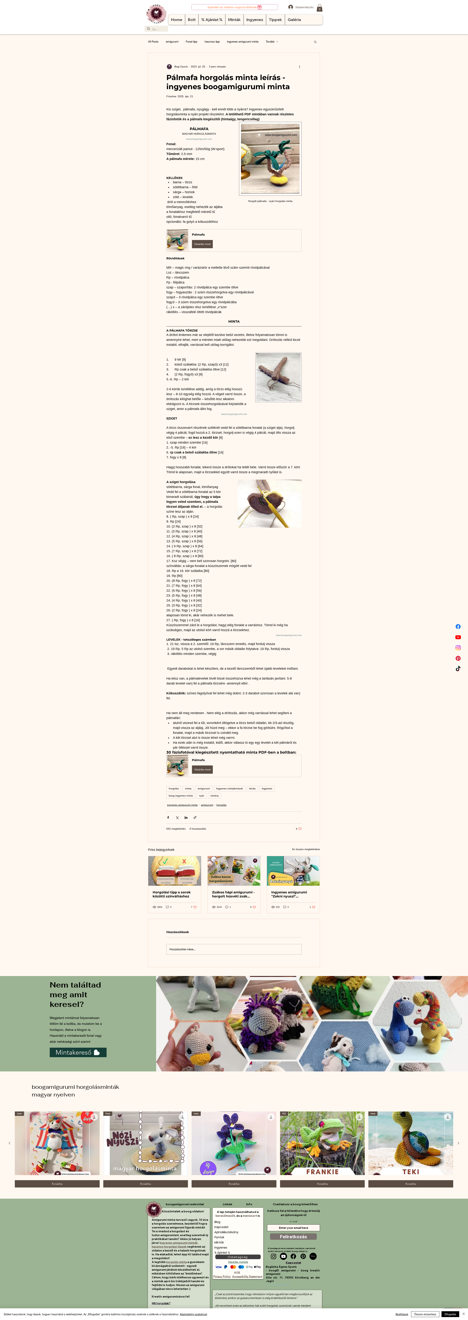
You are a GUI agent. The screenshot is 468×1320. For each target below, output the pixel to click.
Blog (217, 1222)
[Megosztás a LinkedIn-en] (186, 817)
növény (214, 795)
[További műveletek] (299, 67)
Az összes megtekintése (306, 849)
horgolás (174, 788)
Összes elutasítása (425, 1314)
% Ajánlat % (222, 1253)
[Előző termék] (9, 1143)
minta (188, 788)
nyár (201, 795)
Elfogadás (450, 1314)
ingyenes (267, 788)
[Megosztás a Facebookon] (168, 817)
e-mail (293, 1221)
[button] (319, 8)
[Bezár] (463, 1314)
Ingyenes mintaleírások (229, 788)
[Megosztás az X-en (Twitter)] (177, 817)
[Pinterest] (458, 658)
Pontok (219, 1237)
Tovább (270, 41)
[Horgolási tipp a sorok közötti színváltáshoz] (174, 871)
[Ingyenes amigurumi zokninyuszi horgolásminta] (293, 871)
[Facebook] (458, 626)
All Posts (153, 41)
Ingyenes (220, 1247)
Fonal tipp (191, 41)
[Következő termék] (458, 1143)
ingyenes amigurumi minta (242, 41)
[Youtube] (458, 637)
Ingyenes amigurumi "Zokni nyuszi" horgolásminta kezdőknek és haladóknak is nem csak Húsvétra (292, 894)
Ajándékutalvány (226, 1232)
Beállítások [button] (402, 1314)
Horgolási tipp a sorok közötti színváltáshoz (172, 894)
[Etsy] (313, 1256)
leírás (252, 788)
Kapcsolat (221, 1227)
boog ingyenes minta (181, 795)
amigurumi (172, 41)
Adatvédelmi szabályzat (193, 1314)
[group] (234, 1149)
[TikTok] (458, 669)
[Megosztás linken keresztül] (195, 817)
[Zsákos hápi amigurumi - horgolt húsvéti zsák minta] (234, 871)
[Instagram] (458, 647)
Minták (219, 1242)
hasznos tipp (212, 41)
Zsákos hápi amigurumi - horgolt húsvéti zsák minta (233, 894)
